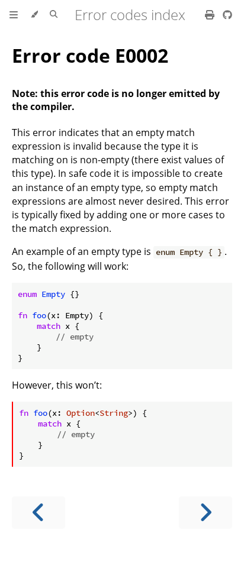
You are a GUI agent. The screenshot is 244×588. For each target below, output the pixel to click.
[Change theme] (34, 15)
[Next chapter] (205, 512)
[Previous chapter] (38, 512)
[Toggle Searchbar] (53, 15)
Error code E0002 (90, 55)
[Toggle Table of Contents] (13, 15)
